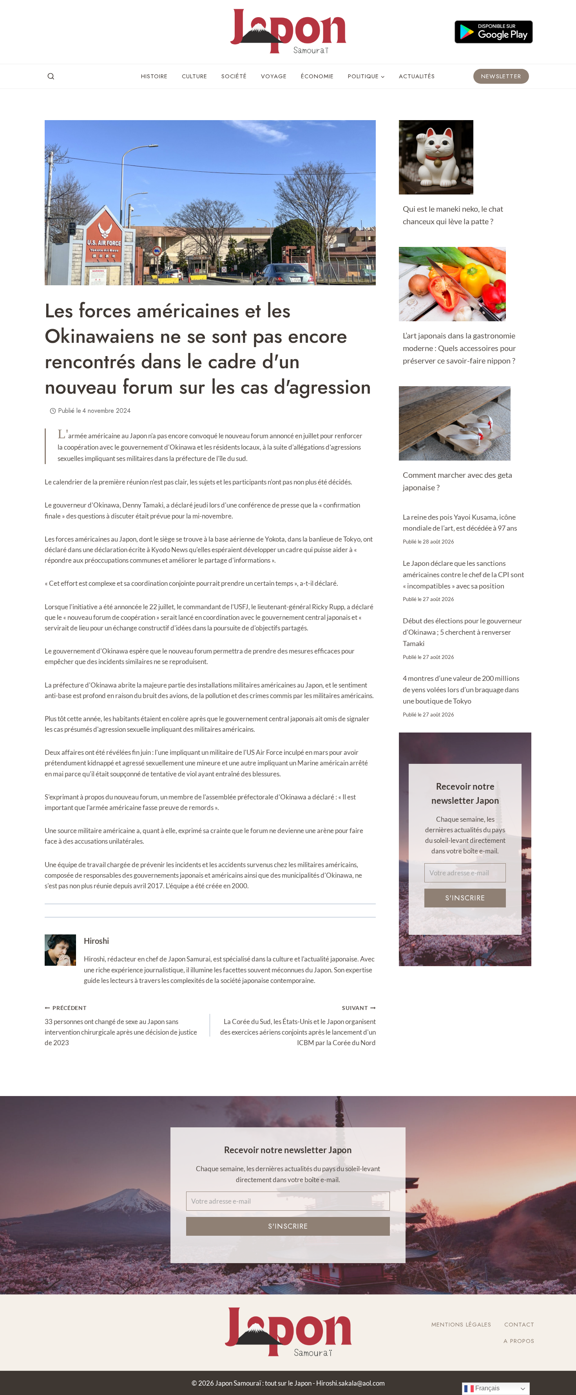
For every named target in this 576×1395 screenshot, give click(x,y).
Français (487, 1388)
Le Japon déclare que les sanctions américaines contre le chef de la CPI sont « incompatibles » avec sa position (463, 574)
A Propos (519, 1341)
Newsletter (501, 76)
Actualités (417, 76)
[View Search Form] (51, 77)
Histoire (154, 76)
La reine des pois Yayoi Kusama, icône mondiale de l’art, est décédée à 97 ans (460, 523)
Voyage (274, 76)
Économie (317, 76)
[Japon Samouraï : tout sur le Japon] (288, 32)
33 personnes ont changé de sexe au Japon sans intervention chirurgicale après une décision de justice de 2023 (121, 1026)
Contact (519, 1324)
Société (234, 76)
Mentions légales (461, 1324)
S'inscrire (465, 898)
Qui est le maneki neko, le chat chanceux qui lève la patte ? (453, 215)
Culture (194, 76)
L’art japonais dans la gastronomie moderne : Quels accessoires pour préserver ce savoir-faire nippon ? (459, 348)
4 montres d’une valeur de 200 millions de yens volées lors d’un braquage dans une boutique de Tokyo (461, 689)
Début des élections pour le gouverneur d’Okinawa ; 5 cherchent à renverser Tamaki (462, 632)
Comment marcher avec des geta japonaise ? (457, 481)
